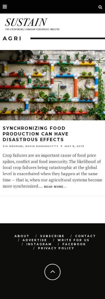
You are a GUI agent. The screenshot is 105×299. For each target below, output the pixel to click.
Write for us (74, 240)
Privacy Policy (56, 248)
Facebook (74, 244)
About (22, 236)
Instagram (39, 244)
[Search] (100, 7)
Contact (85, 236)
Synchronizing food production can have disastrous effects (36, 134)
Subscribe (52, 236)
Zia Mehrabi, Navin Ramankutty (30, 146)
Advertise (35, 240)
